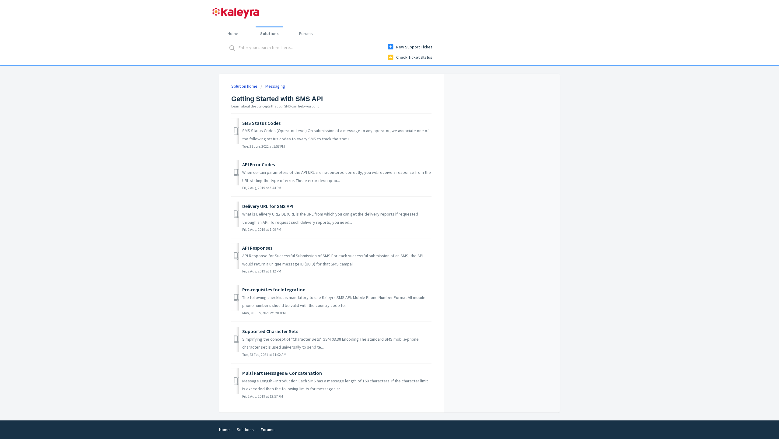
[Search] (232, 48)
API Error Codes (258, 164)
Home (233, 33)
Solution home (244, 86)
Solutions (269, 33)
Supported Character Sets (270, 331)
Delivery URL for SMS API (267, 206)
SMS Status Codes (261, 123)
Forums (306, 33)
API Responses (257, 248)
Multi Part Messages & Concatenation (282, 373)
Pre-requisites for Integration (274, 289)
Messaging (275, 86)
